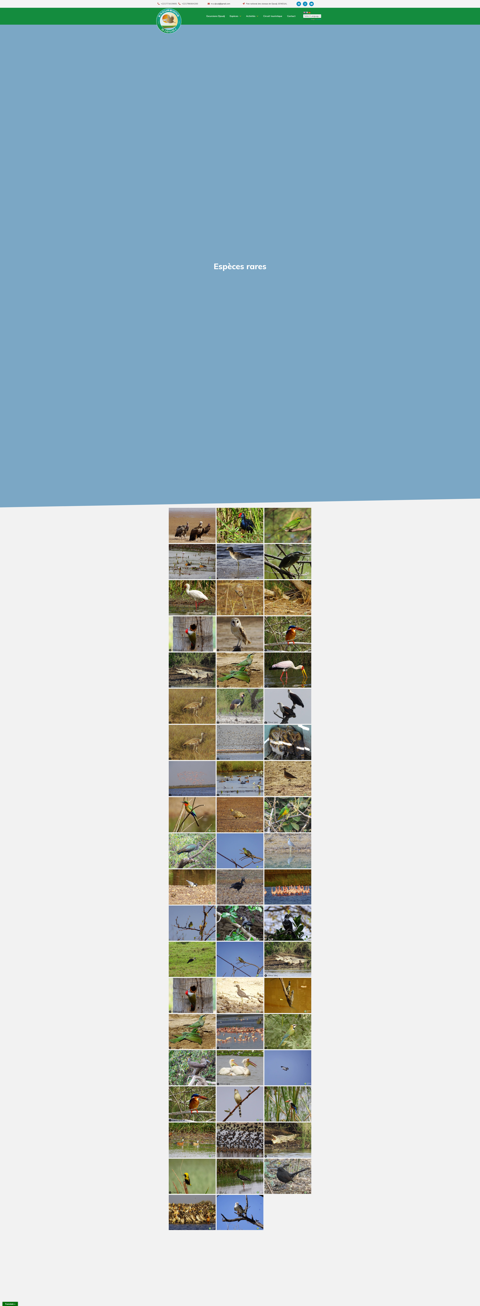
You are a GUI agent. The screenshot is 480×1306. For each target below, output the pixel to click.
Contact (291, 16)
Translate (318, 19)
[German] (309, 13)
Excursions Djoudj (215, 16)
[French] (307, 13)
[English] (304, 13)
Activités (250, 16)
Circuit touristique (272, 16)
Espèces (234, 16)
